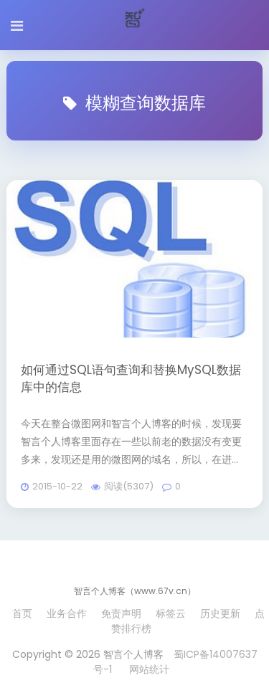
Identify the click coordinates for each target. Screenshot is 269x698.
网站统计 (149, 669)
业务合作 (67, 613)
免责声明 (121, 613)
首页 (22, 613)
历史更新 (220, 613)
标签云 (171, 613)
